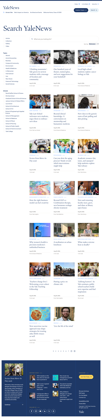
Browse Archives (84, 391)
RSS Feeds (82, 393)
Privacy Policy (82, 403)
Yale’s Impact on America (21, 12)
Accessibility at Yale (84, 401)
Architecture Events (36, 12)
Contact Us (82, 397)
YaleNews (11, 8)
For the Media (83, 395)
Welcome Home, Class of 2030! (52, 12)
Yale (81, 412)
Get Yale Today (85, 377)
